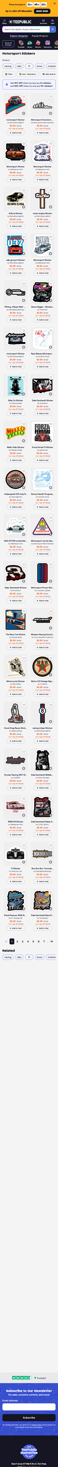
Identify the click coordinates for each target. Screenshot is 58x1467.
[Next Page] (51, 941)
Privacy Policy (37, 1425)
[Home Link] (20, 22)
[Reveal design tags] (23, 113)
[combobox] (26, 29)
